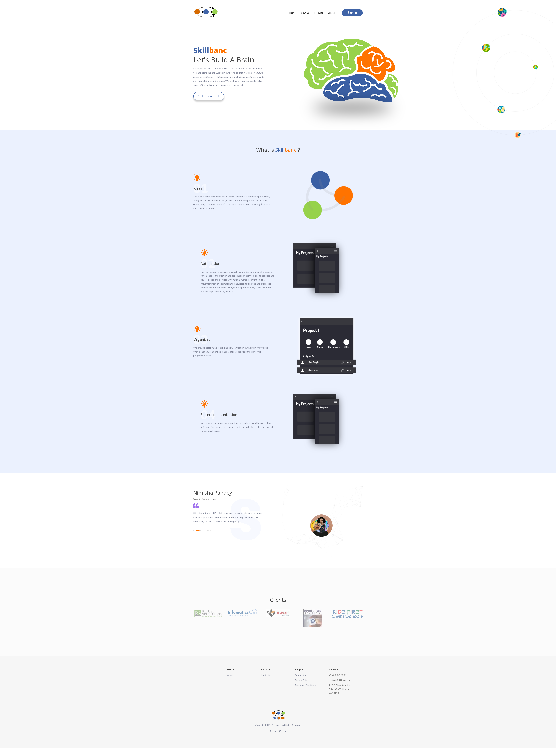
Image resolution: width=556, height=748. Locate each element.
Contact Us (300, 675)
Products (318, 12)
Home (292, 12)
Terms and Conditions (305, 685)
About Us (304, 12)
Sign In (352, 13)
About (230, 675)
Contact (331, 12)
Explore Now (206, 96)
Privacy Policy (302, 680)
